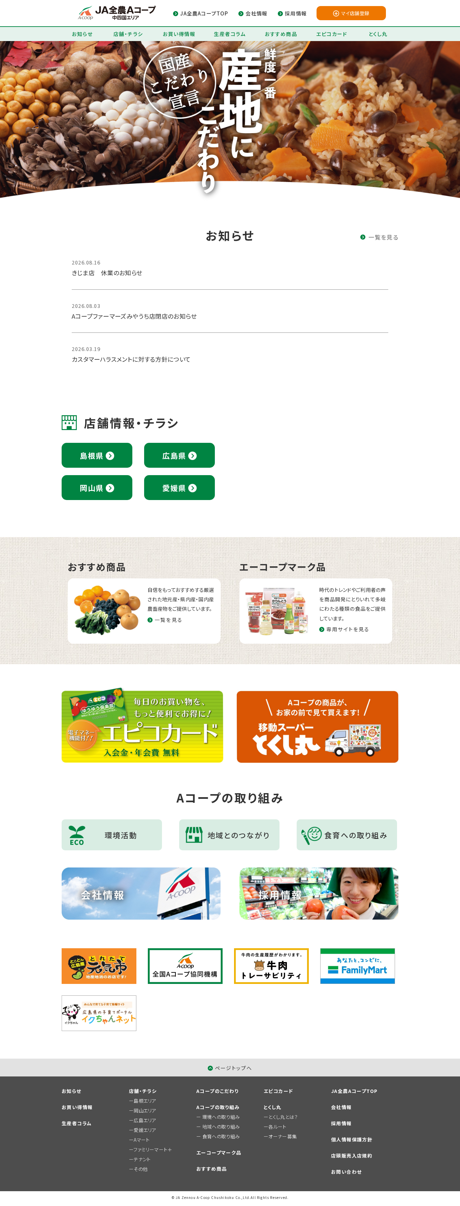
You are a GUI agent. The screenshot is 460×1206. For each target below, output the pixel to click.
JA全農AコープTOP (354, 1091)
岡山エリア (145, 1110)
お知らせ (82, 33)
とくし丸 (378, 33)
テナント (142, 1159)
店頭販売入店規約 (351, 1155)
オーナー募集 (282, 1136)
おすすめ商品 (281, 33)
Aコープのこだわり (217, 1091)
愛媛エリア (145, 1130)
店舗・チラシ (128, 33)
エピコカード (331, 33)
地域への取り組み (221, 1126)
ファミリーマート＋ (152, 1149)
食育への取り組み (221, 1136)
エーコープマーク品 (218, 1152)
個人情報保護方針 (351, 1139)
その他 (140, 1169)
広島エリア (145, 1120)
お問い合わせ (346, 1171)
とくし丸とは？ (283, 1116)
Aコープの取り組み (218, 1107)
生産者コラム (230, 33)
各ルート (277, 1126)
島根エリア (145, 1100)
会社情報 (341, 1107)
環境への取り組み (221, 1116)
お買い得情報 (179, 33)
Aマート (142, 1139)
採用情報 (341, 1123)
